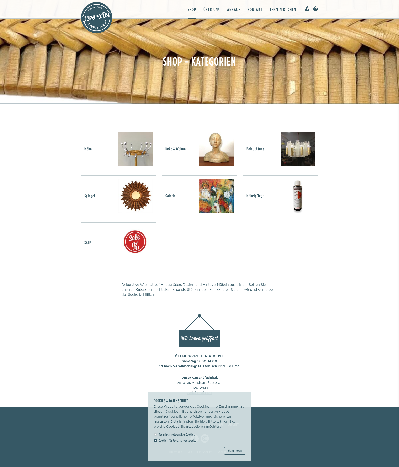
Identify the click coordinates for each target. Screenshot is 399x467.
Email (236, 366)
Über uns (211, 9)
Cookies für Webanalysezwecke (177, 440)
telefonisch (207, 366)
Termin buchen (283, 9)
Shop (192, 9)
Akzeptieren (235, 450)
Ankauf (233, 9)
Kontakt (255, 9)
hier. (203, 421)
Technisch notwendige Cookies (177, 434)
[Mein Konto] (307, 9)
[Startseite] (96, 17)
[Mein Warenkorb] (315, 9)
